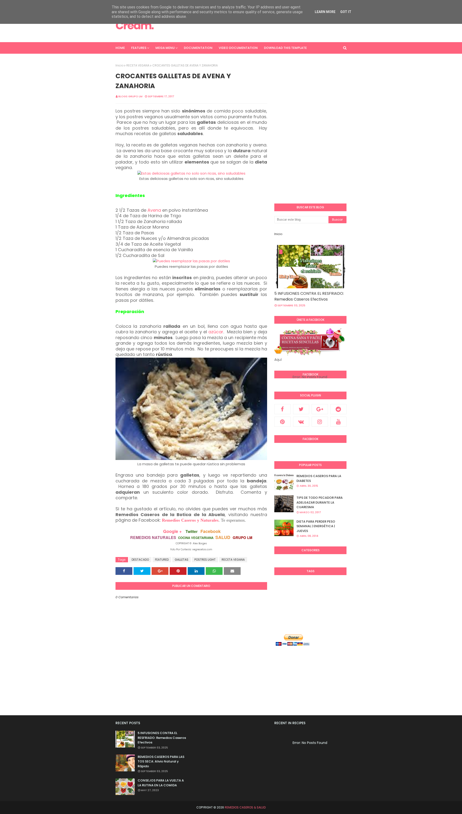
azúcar (215, 332)
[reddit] (338, 409)
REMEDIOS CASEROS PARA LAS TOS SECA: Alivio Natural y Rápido (161, 761)
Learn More (325, 12)
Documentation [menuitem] (198, 48)
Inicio (119, 65)
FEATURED (162, 560)
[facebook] (282, 409)
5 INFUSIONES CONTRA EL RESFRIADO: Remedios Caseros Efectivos (309, 296)
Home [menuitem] (120, 48)
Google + (172, 531)
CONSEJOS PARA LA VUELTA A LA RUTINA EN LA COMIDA (161, 783)
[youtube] (338, 422)
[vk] (301, 422)
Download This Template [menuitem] (285, 48)
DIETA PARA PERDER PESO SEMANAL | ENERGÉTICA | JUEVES (315, 526)
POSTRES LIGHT (205, 560)
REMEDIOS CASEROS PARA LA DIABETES (318, 478)
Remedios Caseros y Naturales (190, 520)
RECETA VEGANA (137, 65)
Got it (345, 12)
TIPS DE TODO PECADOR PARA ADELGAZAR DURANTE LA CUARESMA (319, 502)
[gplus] (320, 409)
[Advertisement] (258, 25)
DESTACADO (140, 560)
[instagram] (320, 422)
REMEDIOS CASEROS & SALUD (245, 807)
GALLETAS (181, 560)
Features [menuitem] (138, 48)
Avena (154, 210)
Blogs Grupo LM (130, 96)
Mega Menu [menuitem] (165, 48)
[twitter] (301, 409)
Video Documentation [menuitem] (238, 48)
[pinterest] (282, 422)
